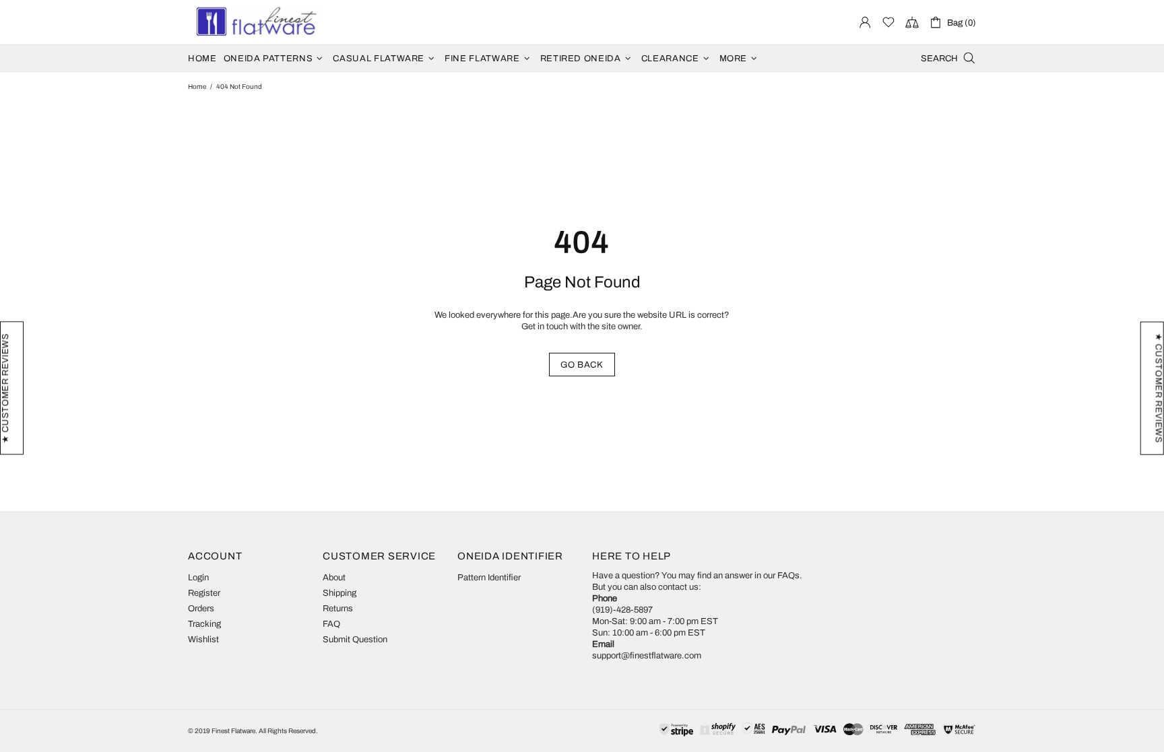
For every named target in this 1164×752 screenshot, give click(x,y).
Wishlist (203, 639)
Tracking (204, 624)
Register (204, 593)
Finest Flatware (255, 22)
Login (198, 577)
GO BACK (582, 365)
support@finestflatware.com (646, 655)
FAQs (788, 575)
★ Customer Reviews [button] (1158, 388)
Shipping (339, 593)
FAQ (331, 624)
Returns (338, 608)
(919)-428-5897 (622, 610)
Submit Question (355, 639)
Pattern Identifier (489, 577)
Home (197, 86)
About (334, 577)
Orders (201, 608)
